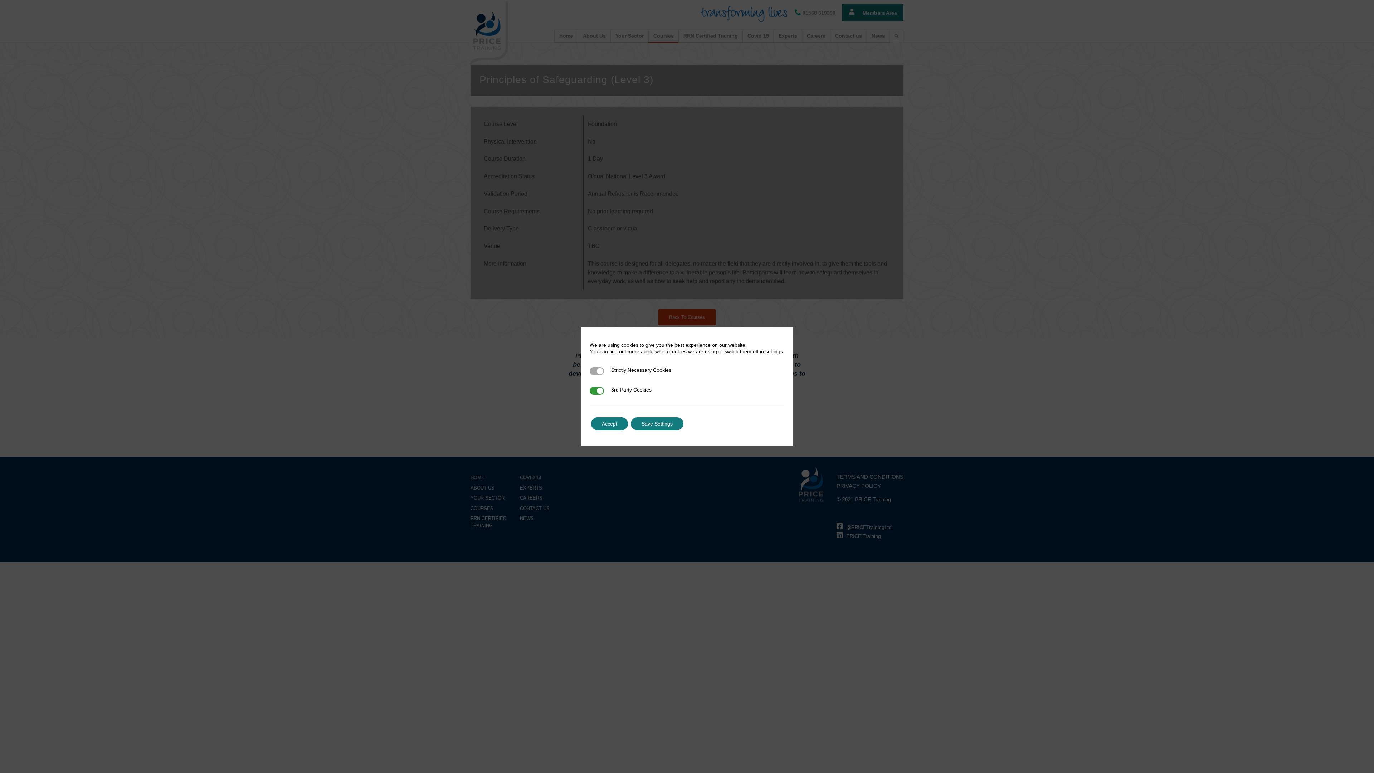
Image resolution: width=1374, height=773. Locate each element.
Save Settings (657, 424)
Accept (609, 424)
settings (774, 351)
